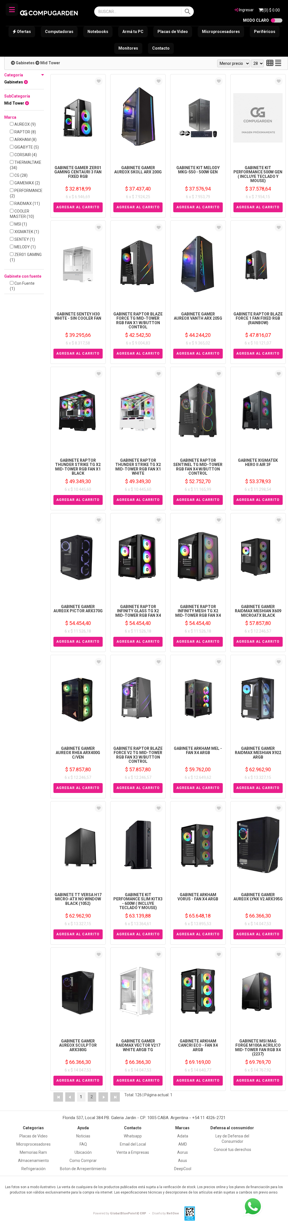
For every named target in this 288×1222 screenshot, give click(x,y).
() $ (271, 10)
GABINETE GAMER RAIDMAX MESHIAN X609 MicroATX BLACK (258, 611)
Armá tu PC (132, 31)
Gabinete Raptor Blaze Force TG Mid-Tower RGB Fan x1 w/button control (138, 320)
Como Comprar (83, 1160)
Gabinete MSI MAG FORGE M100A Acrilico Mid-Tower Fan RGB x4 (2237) (258, 1047)
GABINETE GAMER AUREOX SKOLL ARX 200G (138, 169)
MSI (20, 224)
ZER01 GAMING (26, 257)
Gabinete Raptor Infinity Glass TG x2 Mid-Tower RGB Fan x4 (138, 611)
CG (21, 175)
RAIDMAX (27, 203)
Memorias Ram (33, 1152)
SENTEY (24, 239)
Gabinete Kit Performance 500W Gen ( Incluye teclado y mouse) (257, 174)
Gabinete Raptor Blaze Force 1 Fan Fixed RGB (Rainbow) (258, 318)
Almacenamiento (33, 1160)
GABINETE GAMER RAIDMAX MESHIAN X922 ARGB (258, 752)
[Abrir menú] (12, 9)
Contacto (161, 48)
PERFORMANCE (26, 193)
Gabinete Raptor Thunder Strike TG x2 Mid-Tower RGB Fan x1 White (138, 467)
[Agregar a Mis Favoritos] (99, 81)
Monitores (128, 48)
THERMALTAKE (25, 165)
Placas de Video (173, 31)
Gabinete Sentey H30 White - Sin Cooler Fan (78, 316)
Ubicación (83, 1152)
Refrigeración (33, 1168)
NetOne (165, 1213)
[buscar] (187, 12)
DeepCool (182, 1168)
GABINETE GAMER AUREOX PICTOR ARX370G (78, 608)
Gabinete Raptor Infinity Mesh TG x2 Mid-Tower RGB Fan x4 (198, 611)
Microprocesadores (221, 31)
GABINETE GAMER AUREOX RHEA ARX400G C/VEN (78, 752)
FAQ (83, 1144)
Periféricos (264, 31)
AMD (182, 1144)
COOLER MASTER (22, 214)
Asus (182, 1160)
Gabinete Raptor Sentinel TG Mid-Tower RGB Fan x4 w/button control (197, 467)
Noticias (83, 1136)
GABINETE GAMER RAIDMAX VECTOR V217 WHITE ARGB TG (138, 1045)
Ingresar (246, 10)
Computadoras (59, 31)
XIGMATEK (26, 231)
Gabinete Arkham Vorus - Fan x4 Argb (197, 896)
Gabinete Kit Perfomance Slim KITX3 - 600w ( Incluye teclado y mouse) (138, 901)
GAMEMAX (27, 183)
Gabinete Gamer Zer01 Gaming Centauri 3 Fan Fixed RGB (78, 172)
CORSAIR (25, 155)
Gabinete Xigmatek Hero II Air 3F (258, 462)
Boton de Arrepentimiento (83, 1168)
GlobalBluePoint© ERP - (122, 1213)
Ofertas (23, 31)
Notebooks (97, 31)
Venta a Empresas (132, 1152)
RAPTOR (25, 132)
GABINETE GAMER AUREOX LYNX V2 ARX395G (258, 896)
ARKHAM (25, 139)
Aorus (182, 1152)
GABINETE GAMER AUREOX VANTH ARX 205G (198, 316)
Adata (182, 1136)
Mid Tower (50, 63)
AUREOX (25, 124)
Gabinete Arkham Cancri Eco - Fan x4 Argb (198, 1045)
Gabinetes (25, 63)
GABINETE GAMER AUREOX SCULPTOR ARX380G (78, 1045)
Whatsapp (133, 1136)
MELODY (25, 247)
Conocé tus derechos (232, 1149)
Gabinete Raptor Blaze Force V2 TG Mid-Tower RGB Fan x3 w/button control (138, 755)
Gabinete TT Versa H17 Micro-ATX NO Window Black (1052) (78, 899)
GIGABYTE (26, 147)
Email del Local (133, 1144)
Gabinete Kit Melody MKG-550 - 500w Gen (198, 169)
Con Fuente (22, 286)
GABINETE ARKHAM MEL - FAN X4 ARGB (198, 750)
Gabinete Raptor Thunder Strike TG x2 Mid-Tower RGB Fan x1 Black (78, 467)
